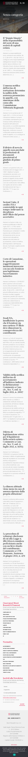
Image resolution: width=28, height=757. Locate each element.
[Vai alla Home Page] (10, 3)
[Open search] (20, 3)
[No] (26, 751)
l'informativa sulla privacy (9, 697)
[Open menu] (23, 3)
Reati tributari (7, 663)
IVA (4, 659)
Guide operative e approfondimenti (12, 657)
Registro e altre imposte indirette (12, 665)
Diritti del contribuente (9, 652)
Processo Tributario (8, 661)
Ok (14, 754)
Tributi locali (7, 672)
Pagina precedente (7, 597)
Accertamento (6, 646)
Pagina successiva (21, 597)
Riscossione (6, 668)
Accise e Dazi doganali (9, 648)
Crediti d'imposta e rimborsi (10, 650)
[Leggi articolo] (14, 78)
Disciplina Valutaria (8, 655)
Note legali (14, 744)
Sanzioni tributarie (8, 670)
